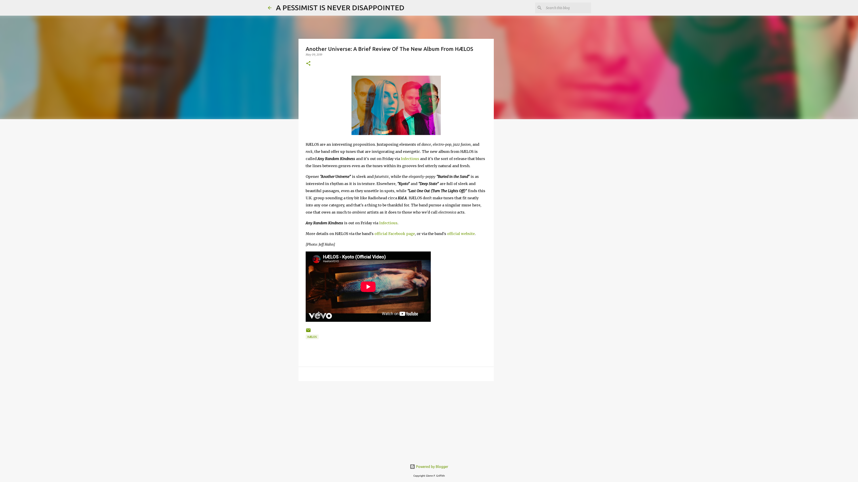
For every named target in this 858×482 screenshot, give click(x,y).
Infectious (410, 158)
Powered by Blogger (431, 467)
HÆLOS (312, 336)
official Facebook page (394, 233)
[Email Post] (308, 331)
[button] (308, 64)
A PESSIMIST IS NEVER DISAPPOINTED (340, 8)
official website (461, 233)
